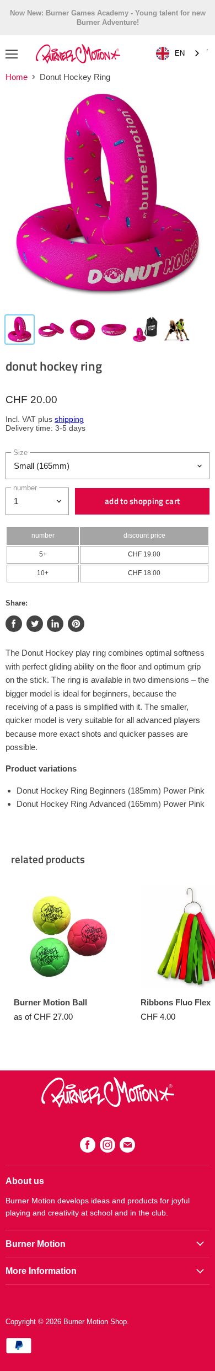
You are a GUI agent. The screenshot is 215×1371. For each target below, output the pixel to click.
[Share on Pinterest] (76, 623)
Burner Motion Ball (50, 1002)
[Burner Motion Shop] (107, 1104)
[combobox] (178, 54)
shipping (69, 419)
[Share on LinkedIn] (55, 623)
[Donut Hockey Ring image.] (107, 199)
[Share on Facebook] (14, 623)
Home (17, 77)
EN (180, 53)
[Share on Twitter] (34, 623)
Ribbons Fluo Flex (176, 1002)
